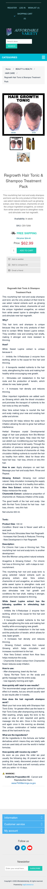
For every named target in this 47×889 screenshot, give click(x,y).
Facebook (17, 847)
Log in (22, 7)
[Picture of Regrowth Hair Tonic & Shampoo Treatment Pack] (16, 143)
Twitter (23, 847)
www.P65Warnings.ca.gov (23, 783)
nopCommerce (28, 884)
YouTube (29, 847)
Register (12, 7)
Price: (17, 243)
